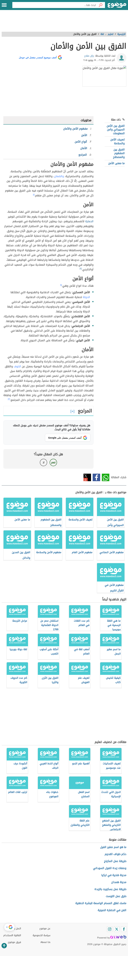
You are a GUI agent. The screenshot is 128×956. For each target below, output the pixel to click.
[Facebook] (123, 929)
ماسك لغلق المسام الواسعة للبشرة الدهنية (100, 903)
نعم (53, 462)
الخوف (17, 366)
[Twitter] (116, 929)
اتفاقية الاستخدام (12, 935)
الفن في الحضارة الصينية (112, 910)
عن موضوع (45, 928)
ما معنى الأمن (116, 163)
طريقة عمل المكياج (115, 861)
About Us (45, 942)
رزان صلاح (89, 56)
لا (43, 462)
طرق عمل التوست (116, 896)
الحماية (89, 221)
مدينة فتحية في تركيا (113, 875)
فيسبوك (96, 477)
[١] (33, 195)
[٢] (81, 268)
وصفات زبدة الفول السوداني (109, 868)
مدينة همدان (118, 882)
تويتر (87, 477)
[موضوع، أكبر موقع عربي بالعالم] (117, 5)
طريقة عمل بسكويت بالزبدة (110, 889)
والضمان (59, 176)
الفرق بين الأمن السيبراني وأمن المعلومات (116, 129)
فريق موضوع (14, 942)
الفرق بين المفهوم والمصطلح (119, 153)
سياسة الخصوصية (41, 935)
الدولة (86, 297)
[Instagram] (109, 929)
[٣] (9, 399)
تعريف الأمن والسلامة (117, 141)
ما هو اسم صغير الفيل (113, 847)
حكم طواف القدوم (115, 854)
